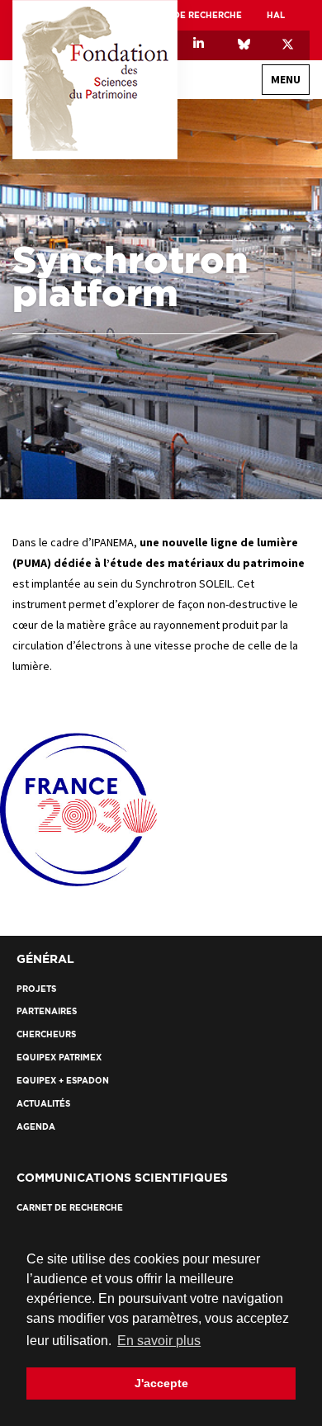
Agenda (258, 555)
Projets (258, 398)
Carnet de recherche (188, 15)
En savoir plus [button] (159, 1341)
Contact (275, 589)
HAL (276, 15)
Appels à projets (238, 456)
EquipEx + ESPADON (63, 1080)
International (242, 212)
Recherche (270, 362)
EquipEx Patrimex (59, 1057)
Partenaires (266, 631)
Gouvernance (244, 183)
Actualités (250, 526)
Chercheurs (248, 427)
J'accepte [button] (161, 1383)
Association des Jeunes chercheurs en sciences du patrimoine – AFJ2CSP (167, 241)
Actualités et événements (230, 490)
